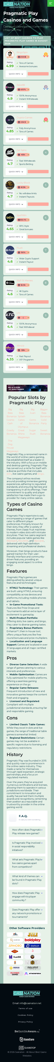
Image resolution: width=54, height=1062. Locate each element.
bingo (40, 474)
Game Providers (42, 26)
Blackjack (12, 540)
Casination (9, 26)
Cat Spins (10, 152)
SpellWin (10, 217)
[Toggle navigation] (50, 3)
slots (9, 474)
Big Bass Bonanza (11, 413)
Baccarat (39, 540)
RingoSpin (10, 54)
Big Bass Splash (21, 413)
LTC (10, 315)
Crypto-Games (10, 119)
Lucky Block (10, 185)
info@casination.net (30, 1003)
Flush (10, 250)
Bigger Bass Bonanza (45, 413)
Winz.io (10, 348)
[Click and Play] (27, 388)
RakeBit (10, 87)
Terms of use (25, 1008)
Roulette (23, 540)
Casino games (23, 26)
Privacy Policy (25, 1022)
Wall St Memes (10, 282)
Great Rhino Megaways (23, 434)
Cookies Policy (25, 1015)
